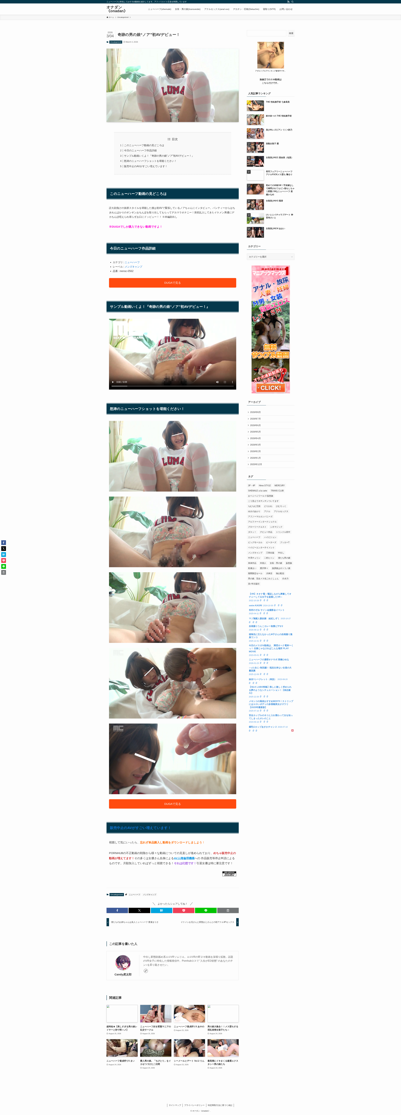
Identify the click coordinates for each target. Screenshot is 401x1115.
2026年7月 (255, 418)
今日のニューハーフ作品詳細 (140, 150)
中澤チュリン (254, 558)
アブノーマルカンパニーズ (260, 516)
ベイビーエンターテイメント (261, 547)
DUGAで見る (172, 282)
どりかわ (268, 506)
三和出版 (270, 553)
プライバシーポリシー (194, 1105)
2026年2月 (255, 451)
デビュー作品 (266, 532)
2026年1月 (255, 458)
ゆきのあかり (254, 511)
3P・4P (251, 485)
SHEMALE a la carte (257, 491)
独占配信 (280, 573)
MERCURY (280, 485)
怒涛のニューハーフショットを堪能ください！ (150, 161)
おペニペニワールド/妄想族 (260, 496)
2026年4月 (255, 438)
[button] (117, 910)
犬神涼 (269, 573)
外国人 (263, 563)
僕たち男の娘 (284, 558)
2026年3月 (255, 444)
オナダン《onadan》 (117, 9)
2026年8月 (255, 412)
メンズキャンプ (133, 266)
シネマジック (276, 527)
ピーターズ (271, 542)
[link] (146, 971)
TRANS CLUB (277, 491)
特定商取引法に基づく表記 (220, 1105)
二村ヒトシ (269, 558)
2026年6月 (255, 425)
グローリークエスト (257, 527)
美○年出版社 (254, 584)
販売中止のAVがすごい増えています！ (145, 166)
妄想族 (289, 563)
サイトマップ (175, 1105)
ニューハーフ (132, 262)
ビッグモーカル (255, 542)
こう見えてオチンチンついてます (263, 501)
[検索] (292, 1)
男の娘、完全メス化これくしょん (263, 578)
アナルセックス (281, 511)
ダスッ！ (252, 532)
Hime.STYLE (265, 485)
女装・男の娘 (276, 563)
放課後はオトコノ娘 (281, 568)
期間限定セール (255, 573)
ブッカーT (284, 542)
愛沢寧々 (264, 568)
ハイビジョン (270, 537)
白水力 (285, 578)
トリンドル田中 (283, 532)
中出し (281, 553)
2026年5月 (255, 431)
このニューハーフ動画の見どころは (144, 145)
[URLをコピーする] (228, 910)
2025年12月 (256, 464)
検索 (291, 33)
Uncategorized (115, 42)
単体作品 (252, 563)
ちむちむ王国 (254, 506)
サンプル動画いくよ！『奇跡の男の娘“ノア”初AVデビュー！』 (159, 155)
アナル (267, 511)
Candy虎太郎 (123, 974)
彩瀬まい (252, 568)
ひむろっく (281, 506)
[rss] (288, 1)
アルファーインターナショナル (262, 522)
